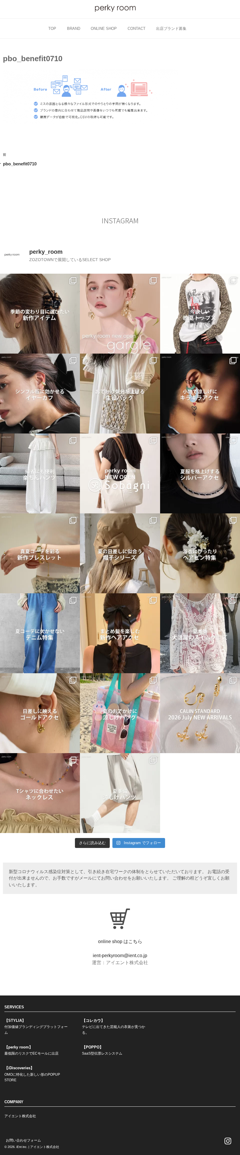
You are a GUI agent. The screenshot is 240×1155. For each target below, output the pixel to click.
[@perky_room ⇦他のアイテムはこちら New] (120, 314)
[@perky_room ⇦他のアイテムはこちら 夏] (200, 314)
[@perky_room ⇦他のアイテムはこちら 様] (120, 713)
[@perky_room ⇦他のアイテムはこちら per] (120, 473)
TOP (52, 28)
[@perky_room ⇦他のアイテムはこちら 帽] (120, 553)
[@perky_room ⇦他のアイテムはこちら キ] (200, 393)
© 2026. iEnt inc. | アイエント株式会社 (31, 1147)
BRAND (73, 28)
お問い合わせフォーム (23, 1140)
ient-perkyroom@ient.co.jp (120, 955)
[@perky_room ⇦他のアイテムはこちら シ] (40, 393)
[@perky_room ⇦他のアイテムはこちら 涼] (120, 793)
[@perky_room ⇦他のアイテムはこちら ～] (200, 713)
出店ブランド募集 (171, 28)
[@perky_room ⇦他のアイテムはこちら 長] (40, 473)
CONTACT (136, 28)
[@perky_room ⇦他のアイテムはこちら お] (120, 393)
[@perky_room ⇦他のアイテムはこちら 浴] (200, 553)
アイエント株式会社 (20, 1116)
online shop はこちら (120, 941)
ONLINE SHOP (104, 28)
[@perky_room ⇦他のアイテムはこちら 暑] (120, 633)
